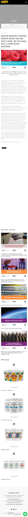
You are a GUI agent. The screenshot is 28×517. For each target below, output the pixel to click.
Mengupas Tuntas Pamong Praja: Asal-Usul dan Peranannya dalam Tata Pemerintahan (13, 353)
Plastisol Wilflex (7, 420)
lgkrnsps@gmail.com (14, 499)
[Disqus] (14, 170)
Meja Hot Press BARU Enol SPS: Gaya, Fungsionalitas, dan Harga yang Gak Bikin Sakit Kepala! (13, 281)
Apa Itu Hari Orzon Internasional (12, 328)
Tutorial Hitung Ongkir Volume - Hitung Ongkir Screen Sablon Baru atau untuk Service (14, 255)
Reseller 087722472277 (14, 502)
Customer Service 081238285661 (14, 500)
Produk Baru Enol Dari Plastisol (11, 305)
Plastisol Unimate (7, 390)
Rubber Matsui (5, 479)
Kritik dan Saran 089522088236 (14, 504)
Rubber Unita (5, 449)
